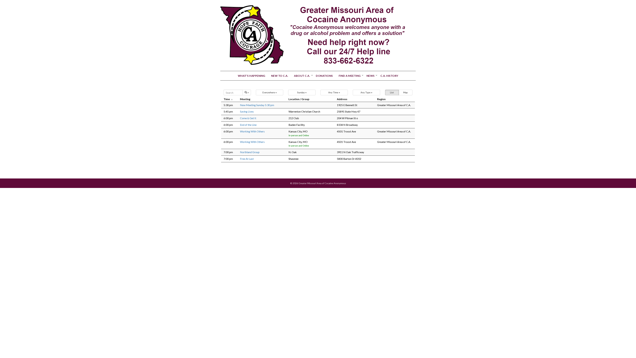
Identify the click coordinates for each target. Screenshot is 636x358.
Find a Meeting (350, 75)
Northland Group (250, 152)
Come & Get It (248, 118)
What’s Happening (251, 75)
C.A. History (389, 75)
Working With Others (252, 131)
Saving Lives (247, 111)
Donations (324, 75)
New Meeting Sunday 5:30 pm (257, 105)
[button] (269, 92)
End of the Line (248, 124)
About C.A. (302, 75)
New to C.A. (279, 75)
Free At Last (247, 158)
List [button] (392, 92)
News (371, 75)
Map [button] (405, 92)
